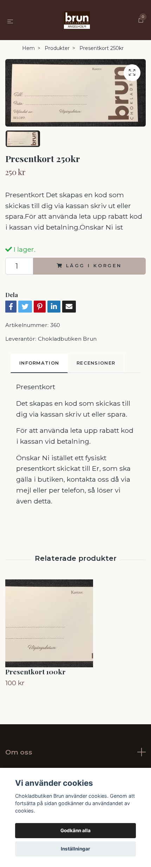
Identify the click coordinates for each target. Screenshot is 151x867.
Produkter (57, 48)
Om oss (18, 752)
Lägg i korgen (94, 265)
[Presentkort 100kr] (75, 623)
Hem (28, 48)
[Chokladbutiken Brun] (77, 20)
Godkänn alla (75, 830)
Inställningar (75, 849)
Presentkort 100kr (35, 671)
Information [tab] (39, 363)
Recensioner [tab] (96, 363)
